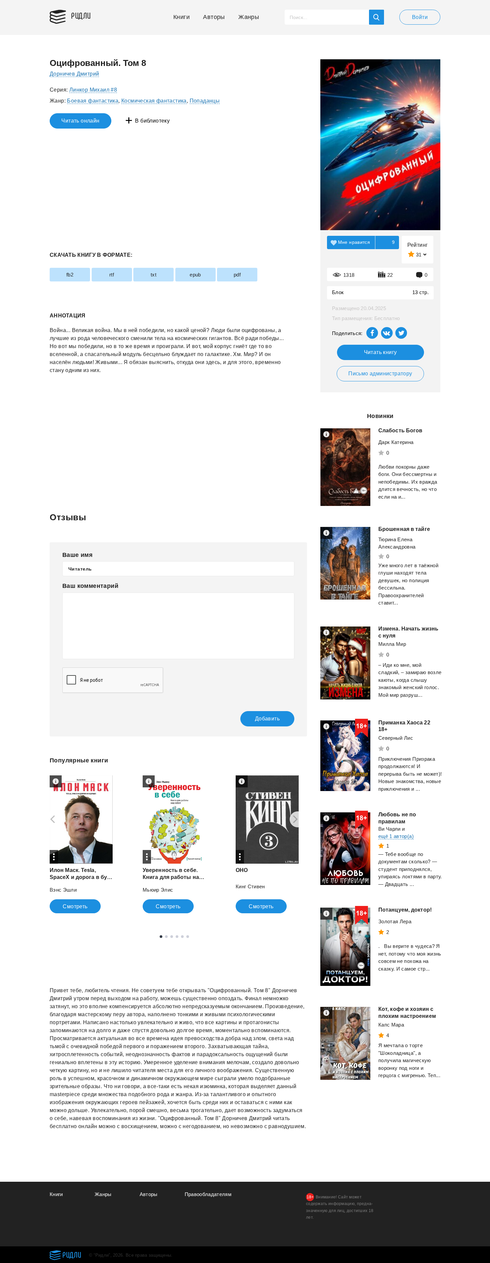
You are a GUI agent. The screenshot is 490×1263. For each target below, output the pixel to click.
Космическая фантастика (154, 101)
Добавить (267, 718)
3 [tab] (171, 936)
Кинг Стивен (250, 886)
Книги (181, 17)
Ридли (81, 15)
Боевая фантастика (92, 101)
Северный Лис (395, 738)
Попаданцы (205, 101)
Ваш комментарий (90, 586)
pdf (237, 274)
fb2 (69, 274)
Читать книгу (380, 352)
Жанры (248, 17)
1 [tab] (161, 936)
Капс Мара (391, 1025)
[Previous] (50, 819)
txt (153, 274)
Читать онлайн (80, 121)
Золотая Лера (394, 921)
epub (195, 274)
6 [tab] (187, 936)
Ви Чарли (389, 829)
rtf (111, 274)
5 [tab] (182, 936)
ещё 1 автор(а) (396, 836)
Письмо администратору (380, 373)
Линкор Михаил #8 (93, 90)
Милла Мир (392, 644)
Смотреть (75, 906)
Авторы (214, 17)
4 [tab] (177, 936)
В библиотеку (152, 121)
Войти (420, 17)
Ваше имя (77, 555)
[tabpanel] (81, 844)
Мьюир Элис (158, 890)
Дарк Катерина (396, 442)
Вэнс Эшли (63, 890)
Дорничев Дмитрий (74, 74)
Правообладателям (208, 1194)
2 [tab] (166, 936)
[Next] (298, 819)
